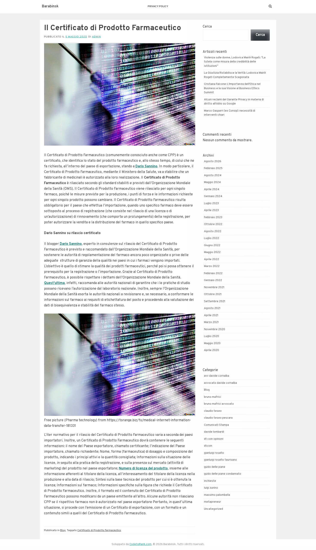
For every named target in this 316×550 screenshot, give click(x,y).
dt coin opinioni (213, 439)
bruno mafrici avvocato (219, 404)
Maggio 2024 (212, 182)
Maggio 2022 (212, 252)
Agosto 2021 (212, 308)
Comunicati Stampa (216, 425)
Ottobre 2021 (213, 294)
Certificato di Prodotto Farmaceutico (99, 530)
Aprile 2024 (211, 189)
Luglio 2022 (211, 238)
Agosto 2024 (212, 175)
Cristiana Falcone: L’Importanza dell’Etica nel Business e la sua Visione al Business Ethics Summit (232, 88)
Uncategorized (213, 509)
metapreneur (212, 502)
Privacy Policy (158, 6)
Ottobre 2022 (213, 224)
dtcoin (208, 446)
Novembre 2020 (214, 329)
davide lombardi (214, 432)
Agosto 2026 (212, 161)
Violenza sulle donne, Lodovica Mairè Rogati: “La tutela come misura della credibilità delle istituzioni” (234, 62)
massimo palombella (217, 495)
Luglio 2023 (211, 203)
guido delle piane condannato (222, 474)
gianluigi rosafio (214, 453)
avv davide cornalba (216, 376)
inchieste (210, 481)
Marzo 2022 (211, 266)
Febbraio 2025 (213, 168)
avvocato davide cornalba (220, 383)
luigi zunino (211, 488)
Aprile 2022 (211, 259)
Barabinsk (50, 6)
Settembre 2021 (214, 301)
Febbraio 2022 (213, 273)
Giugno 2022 (212, 245)
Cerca (207, 27)
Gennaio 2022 (213, 280)
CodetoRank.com (140, 544)
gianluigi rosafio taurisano (220, 460)
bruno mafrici (212, 397)
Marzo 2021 (211, 322)
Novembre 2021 (214, 287)
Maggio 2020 (212, 343)
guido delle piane (214, 467)
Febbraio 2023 (213, 217)
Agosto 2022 (212, 231)
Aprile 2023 (211, 210)
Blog (63, 530)
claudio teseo (213, 411)
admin (96, 37)
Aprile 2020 (211, 350)
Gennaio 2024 (213, 196)
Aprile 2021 (211, 315)
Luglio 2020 (211, 336)
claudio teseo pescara (218, 418)
